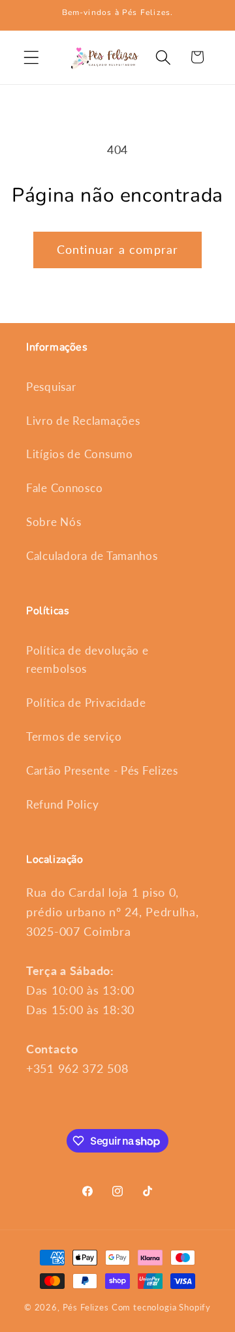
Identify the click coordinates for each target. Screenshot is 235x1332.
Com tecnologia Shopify (161, 1307)
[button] (31, 57)
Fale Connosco (64, 488)
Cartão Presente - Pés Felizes (102, 770)
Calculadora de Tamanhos (92, 556)
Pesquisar (51, 387)
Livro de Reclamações (83, 420)
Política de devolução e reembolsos (87, 659)
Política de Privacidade (86, 702)
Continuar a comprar (118, 249)
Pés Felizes (86, 1307)
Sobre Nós (53, 522)
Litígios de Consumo (79, 454)
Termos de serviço (73, 736)
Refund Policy (62, 804)
